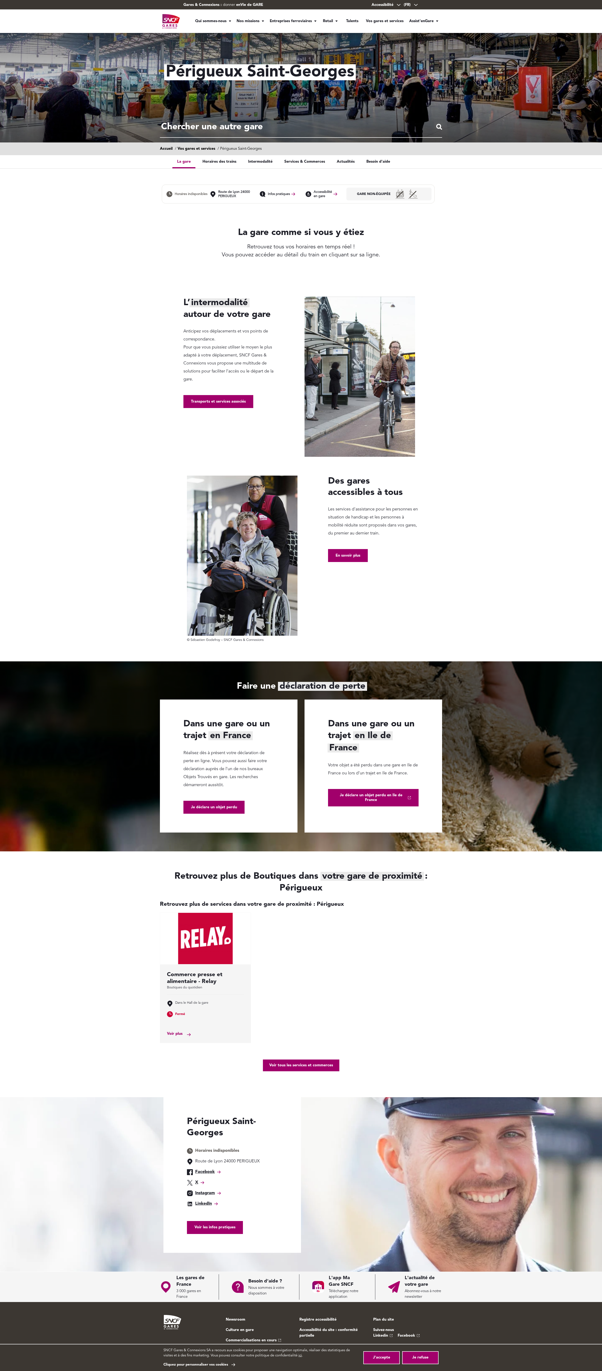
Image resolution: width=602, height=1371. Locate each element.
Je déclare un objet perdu (214, 807)
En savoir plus (348, 556)
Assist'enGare (421, 21)
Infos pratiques (279, 194)
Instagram (205, 1193)
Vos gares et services (385, 21)
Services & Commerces (304, 162)
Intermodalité (260, 162)
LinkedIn (203, 1203)
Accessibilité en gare (323, 194)
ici (300, 1355)
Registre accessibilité (318, 1320)
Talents (352, 21)
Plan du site (383, 1320)
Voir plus (174, 1034)
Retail (328, 21)
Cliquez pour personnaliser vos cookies (195, 1365)
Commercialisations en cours (251, 1340)
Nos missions (248, 21)
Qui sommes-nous (210, 21)
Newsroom (235, 1320)
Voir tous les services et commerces (301, 1065)
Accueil (166, 149)
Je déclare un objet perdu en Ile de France (371, 797)
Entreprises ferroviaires (291, 21)
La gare (184, 162)
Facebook (205, 1172)
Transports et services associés (218, 402)
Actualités (346, 162)
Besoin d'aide (378, 162)
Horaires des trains (219, 162)
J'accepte (381, 1357)
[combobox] (301, 127)
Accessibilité (382, 5)
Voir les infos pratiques (214, 1227)
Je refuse (420, 1357)
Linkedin (380, 1336)
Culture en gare (240, 1330)
